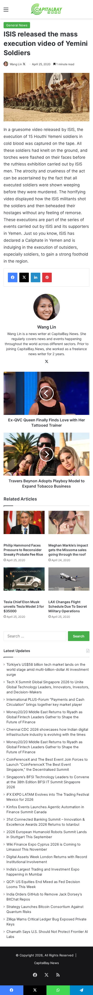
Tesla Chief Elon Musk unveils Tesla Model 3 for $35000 (24, 606)
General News (16, 25)
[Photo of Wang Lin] (6, 64)
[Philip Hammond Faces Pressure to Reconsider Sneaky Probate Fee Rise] (24, 526)
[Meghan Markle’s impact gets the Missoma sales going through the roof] (68, 526)
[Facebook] (12, 277)
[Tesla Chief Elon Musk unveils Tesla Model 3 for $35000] (24, 582)
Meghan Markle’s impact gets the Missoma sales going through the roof (68, 549)
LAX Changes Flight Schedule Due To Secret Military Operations (67, 606)
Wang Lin (16, 64)
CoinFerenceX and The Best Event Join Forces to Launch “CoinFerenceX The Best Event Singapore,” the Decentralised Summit (47, 764)
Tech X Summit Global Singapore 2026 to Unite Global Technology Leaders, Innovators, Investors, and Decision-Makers (47, 687)
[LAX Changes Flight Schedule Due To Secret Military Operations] (68, 582)
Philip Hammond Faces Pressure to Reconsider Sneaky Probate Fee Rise (23, 549)
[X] (24, 277)
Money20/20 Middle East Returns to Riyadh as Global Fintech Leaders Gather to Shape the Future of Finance (44, 717)
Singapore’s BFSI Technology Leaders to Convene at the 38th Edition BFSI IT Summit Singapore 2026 (47, 782)
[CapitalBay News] (47, 9)
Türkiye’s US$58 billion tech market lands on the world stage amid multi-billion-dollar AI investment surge (47, 669)
